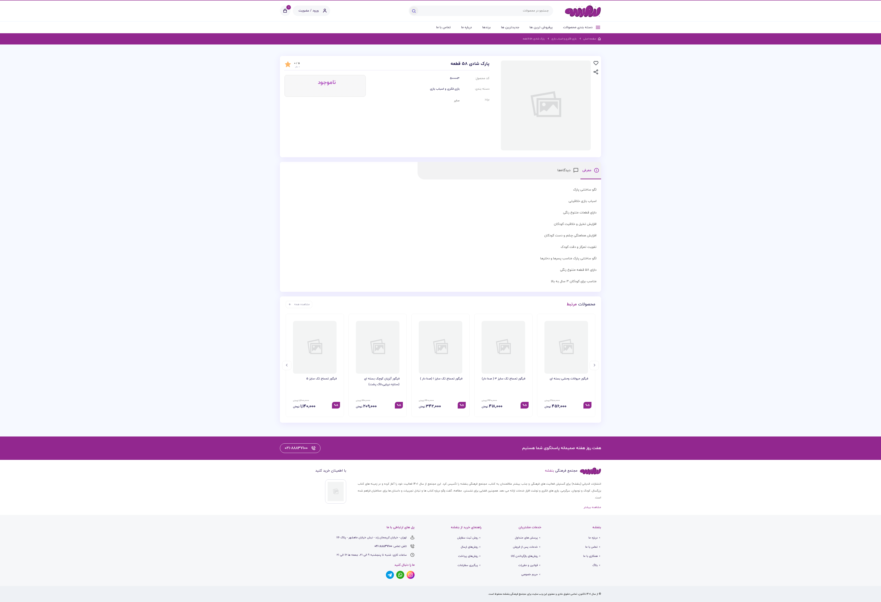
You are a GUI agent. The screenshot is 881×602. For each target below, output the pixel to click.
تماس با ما (443, 27)
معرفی (587, 170)
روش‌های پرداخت (468, 556)
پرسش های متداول (526, 538)
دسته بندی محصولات (578, 27)
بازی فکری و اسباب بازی (445, 89)
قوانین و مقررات (528, 565)
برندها (486, 27)
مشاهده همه (302, 304)
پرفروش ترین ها (541, 27)
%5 (587, 405)
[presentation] (594, 365)
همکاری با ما (590, 556)
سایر (457, 101)
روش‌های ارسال (469, 547)
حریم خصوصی (529, 574)
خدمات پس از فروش (525, 547)
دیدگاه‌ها (564, 170)
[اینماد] (335, 491)
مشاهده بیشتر (592, 507)
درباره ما (466, 27)
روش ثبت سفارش (467, 538)
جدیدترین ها (510, 27)
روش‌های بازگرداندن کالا (524, 556)
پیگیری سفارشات (467, 565)
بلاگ (595, 565)
